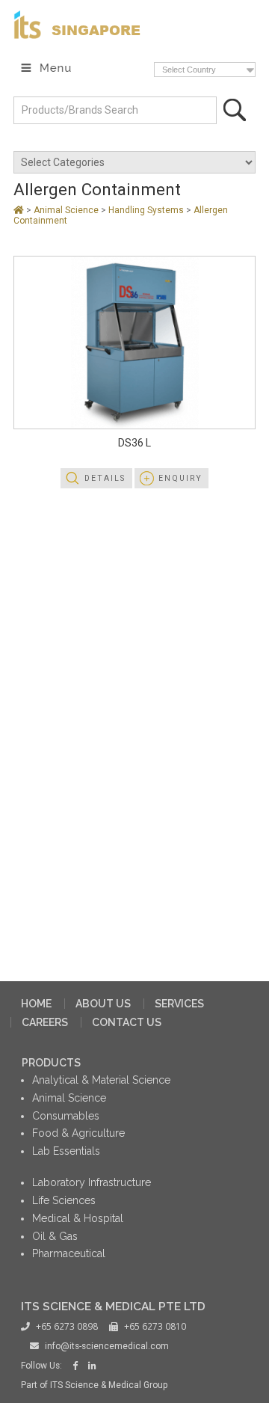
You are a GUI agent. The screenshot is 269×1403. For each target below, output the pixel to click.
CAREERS (45, 1022)
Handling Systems (147, 210)
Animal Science (67, 210)
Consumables (65, 1116)
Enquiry (180, 478)
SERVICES (179, 1004)
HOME (36, 1004)
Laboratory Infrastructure (91, 1182)
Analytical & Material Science (101, 1080)
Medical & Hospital (77, 1218)
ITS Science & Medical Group (108, 1385)
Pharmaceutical (68, 1253)
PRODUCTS (51, 1063)
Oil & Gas (55, 1236)
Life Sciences (64, 1200)
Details (105, 478)
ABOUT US (103, 1004)
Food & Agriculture (78, 1133)
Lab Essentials (66, 1151)
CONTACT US (126, 1022)
